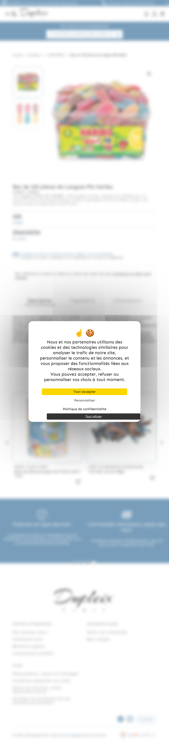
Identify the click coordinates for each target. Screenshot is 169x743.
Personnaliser (84, 400)
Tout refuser (93, 416)
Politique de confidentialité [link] (84, 409)
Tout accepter (84, 392)
